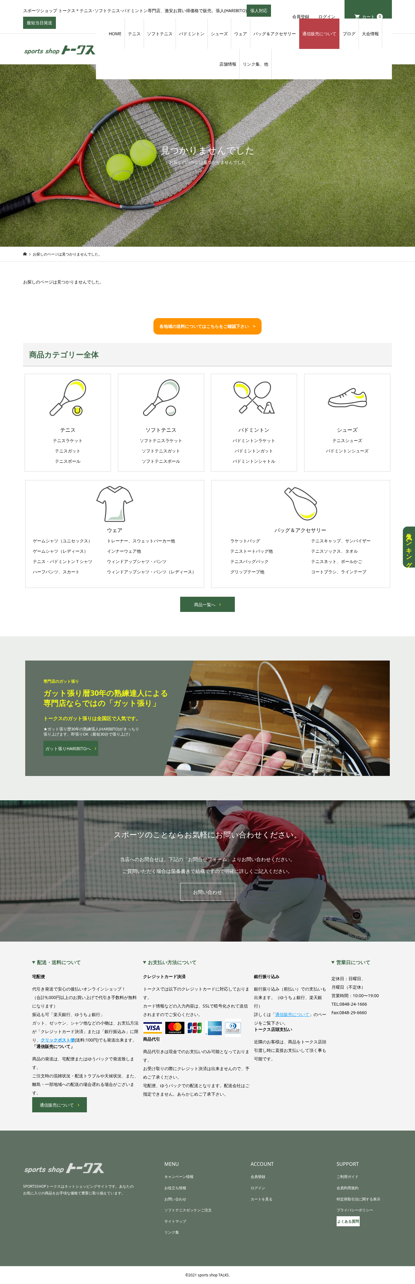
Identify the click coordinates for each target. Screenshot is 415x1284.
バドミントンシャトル (254, 461)
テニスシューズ (347, 440)
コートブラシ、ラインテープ (338, 572)
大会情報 (370, 33)
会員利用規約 (347, 1187)
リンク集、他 (255, 64)
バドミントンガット (254, 451)
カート (371, 16)
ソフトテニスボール (161, 461)
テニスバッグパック (249, 561)
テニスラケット (68, 440)
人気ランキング (409, 547)
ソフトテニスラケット (161, 440)
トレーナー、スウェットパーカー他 (141, 541)
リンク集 (171, 1232)
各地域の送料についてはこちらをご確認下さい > (207, 326)
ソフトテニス (160, 33)
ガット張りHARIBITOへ (68, 748)
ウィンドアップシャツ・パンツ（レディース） (151, 572)
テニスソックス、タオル (334, 551)
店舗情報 (227, 64)
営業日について (353, 962)
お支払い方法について (172, 962)
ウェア (240, 33)
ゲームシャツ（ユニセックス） (62, 541)
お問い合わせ (207, 892)
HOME (115, 33)
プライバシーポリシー (355, 1210)
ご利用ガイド (347, 1176)
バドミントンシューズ (347, 451)
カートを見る (262, 1199)
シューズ (219, 33)
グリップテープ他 (247, 572)
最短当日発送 (41, 24)
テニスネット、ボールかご (336, 561)
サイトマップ (175, 1221)
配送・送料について (59, 962)
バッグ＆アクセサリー (274, 33)
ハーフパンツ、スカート (56, 572)
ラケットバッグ (245, 541)
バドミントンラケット (254, 440)
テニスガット (68, 451)
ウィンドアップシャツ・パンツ (136, 561)
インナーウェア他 (124, 551)
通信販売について (319, 33)
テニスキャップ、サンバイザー (341, 541)
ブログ (349, 33)
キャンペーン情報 (179, 1176)
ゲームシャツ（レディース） (60, 551)
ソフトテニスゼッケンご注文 (188, 1210)
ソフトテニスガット (161, 451)
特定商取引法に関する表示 (358, 1199)
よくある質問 (348, 1221)
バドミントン (191, 33)
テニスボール (68, 461)
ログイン (326, 16)
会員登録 (300, 16)
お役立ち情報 (175, 1187)
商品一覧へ (204, 604)
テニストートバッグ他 (251, 551)
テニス (134, 33)
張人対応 (260, 12)
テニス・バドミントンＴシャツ (62, 561)
